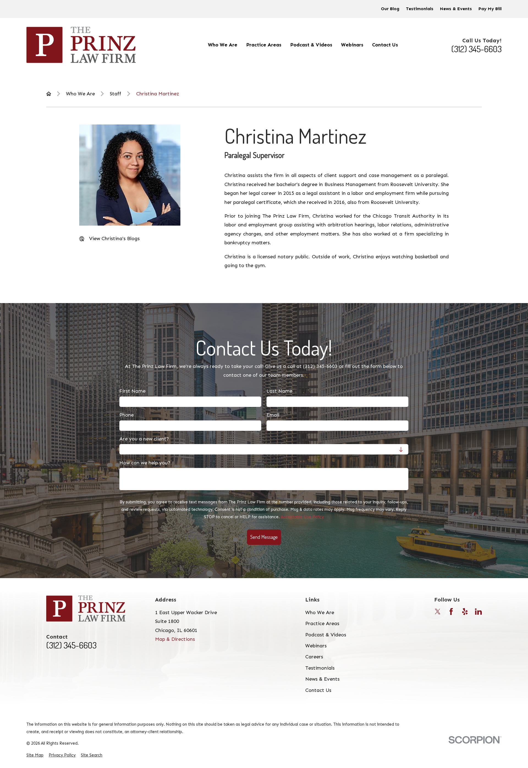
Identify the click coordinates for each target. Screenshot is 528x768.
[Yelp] (464, 611)
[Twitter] (437, 611)
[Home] (81, 45)
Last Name (280, 391)
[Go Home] (48, 93)
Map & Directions (175, 639)
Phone (126, 415)
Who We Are (319, 612)
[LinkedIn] (478, 611)
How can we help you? (144, 463)
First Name (132, 391)
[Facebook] (451, 611)
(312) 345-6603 (476, 49)
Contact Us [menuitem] (385, 45)
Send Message (264, 537)
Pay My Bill (490, 8)
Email (273, 415)
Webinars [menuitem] (352, 45)
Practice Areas (322, 623)
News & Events (456, 8)
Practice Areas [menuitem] (263, 45)
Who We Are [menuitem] (222, 45)
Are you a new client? (144, 439)
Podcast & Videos (325, 635)
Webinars (316, 646)
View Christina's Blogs (114, 238)
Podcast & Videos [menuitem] (311, 45)
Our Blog (390, 8)
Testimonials (419, 8)
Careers (314, 657)
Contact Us (318, 690)
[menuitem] (34, 755)
